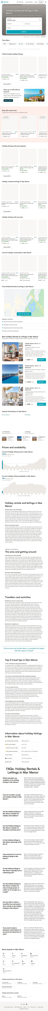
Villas (4, 43)
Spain (32, 36)
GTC (28, 1007)
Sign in (36, 2)
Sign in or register (8, 100)
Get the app (20, 2)
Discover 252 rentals (24, 314)
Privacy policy (33, 1007)
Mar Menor (43, 36)
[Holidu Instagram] (21, 1004)
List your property (29, 2)
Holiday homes (12, 43)
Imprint (24, 1007)
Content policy (40, 1007)
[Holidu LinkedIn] (24, 1004)
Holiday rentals (27, 36)
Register (41, 2)
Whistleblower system (24, 1008)
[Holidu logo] (7, 2)
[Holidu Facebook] (26, 1004)
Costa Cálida (37, 36)
